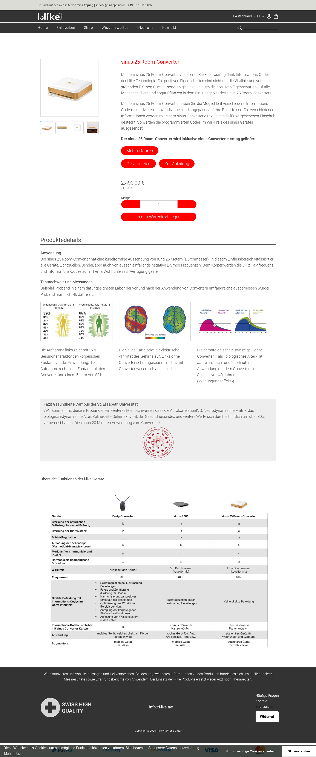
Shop (88, 28)
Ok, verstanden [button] (299, 751)
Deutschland (242, 16)
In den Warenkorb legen (159, 216)
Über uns (145, 28)
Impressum (264, 707)
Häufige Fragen (267, 696)
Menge (125, 198)
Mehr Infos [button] (12, 753)
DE (259, 16)
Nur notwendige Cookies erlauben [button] (250, 751)
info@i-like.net (161, 707)
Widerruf (267, 716)
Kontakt (169, 28)
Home (43, 28)
